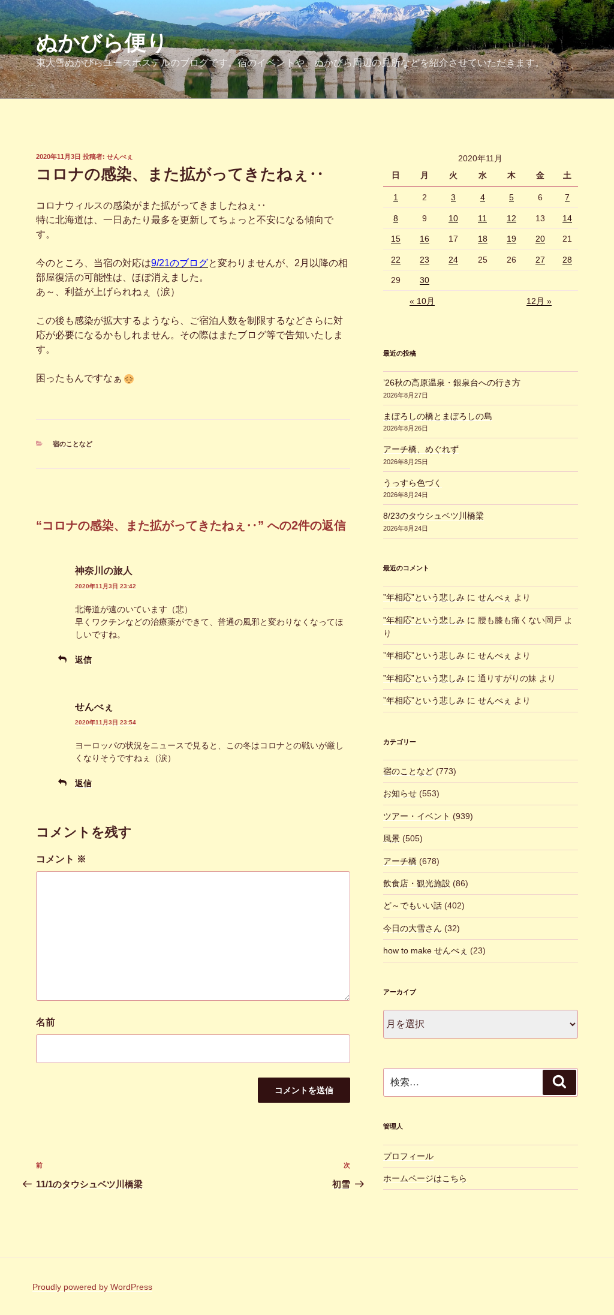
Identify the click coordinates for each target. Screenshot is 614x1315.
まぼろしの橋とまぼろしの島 (437, 416)
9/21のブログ (179, 263)
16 (424, 238)
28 (567, 259)
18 (482, 238)
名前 (45, 1022)
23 (424, 259)
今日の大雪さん (412, 928)
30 (424, 280)
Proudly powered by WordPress (92, 1287)
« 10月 (422, 301)
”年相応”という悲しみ (424, 597)
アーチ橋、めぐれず (421, 449)
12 (511, 218)
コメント (61, 859)
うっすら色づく (412, 483)
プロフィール (408, 1156)
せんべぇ (120, 156)
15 (396, 238)
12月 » (539, 301)
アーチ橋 (400, 861)
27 (540, 259)
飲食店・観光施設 (416, 883)
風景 (391, 838)
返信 (83, 659)
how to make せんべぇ (425, 950)
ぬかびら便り (102, 42)
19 (511, 238)
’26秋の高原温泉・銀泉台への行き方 (451, 382)
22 (396, 259)
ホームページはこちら (425, 1178)
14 (567, 218)
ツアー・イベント (416, 816)
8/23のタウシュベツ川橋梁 (433, 515)
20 (540, 238)
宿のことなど (72, 443)
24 (453, 259)
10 (453, 218)
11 (482, 218)
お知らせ (400, 793)
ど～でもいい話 (412, 905)
